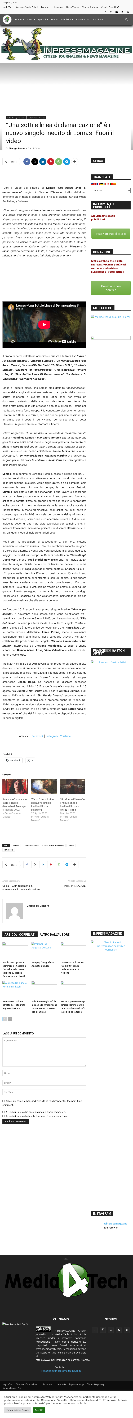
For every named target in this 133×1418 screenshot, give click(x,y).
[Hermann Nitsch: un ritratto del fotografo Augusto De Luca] (15, 990)
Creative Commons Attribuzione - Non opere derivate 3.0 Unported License (61, 1341)
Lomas (71, 845)
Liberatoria (58, 7)
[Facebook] (105, 11)
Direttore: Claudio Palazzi (26, 7)
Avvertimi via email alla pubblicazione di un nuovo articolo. (37, 1116)
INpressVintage (72, 7)
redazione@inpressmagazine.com (61, 1370)
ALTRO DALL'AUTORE (54, 934)
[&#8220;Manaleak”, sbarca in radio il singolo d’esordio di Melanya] (15, 786)
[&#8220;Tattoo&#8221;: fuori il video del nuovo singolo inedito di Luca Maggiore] (43, 786)
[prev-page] (4, 1019)
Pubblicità (66, 19)
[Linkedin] (116, 11)
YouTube (65, 736)
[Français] (98, 183)
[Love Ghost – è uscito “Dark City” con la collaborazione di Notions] (73, 951)
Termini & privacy (90, 7)
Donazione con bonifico (111, 288)
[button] (126, 19)
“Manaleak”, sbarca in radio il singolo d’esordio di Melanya (14, 803)
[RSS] (122, 11)
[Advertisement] (44, 176)
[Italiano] (105, 183)
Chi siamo (81, 19)
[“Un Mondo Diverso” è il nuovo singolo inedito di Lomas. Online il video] (72, 786)
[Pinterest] (50, 161)
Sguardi (42, 19)
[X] (128, 11)
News (30, 19)
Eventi (54, 19)
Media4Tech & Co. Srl (69, 1334)
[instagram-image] (97, 1240)
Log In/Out (7, 7)
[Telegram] (66, 161)
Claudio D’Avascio (31, 845)
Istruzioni (45, 7)
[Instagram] (110, 11)
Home (18, 19)
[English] (95, 183)
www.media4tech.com (48, 1349)
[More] (74, 161)
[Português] (111, 183)
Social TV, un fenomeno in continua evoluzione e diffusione (21, 887)
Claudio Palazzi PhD (110, 7)
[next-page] (10, 1019)
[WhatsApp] (58, 161)
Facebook (37, 736)
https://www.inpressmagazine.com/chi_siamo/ (62, 1359)
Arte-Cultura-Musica (36, 118)
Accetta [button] (39, 1410)
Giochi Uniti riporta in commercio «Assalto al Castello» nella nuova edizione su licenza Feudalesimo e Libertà (14, 969)
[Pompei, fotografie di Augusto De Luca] (44, 951)
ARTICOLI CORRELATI (20, 934)
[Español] (114, 183)
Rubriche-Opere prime (16, 118)
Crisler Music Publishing (53, 845)
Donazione (97, 19)
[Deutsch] (102, 183)
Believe (15, 845)
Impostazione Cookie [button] (17, 1410)
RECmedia (8, 849)
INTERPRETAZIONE (75, 885)
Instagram (52, 736)
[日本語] (108, 183)
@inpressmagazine (115, 1223)
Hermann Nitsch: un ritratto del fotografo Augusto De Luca (13, 1005)
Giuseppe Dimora (17, 148)
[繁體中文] (92, 183)
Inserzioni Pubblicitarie (111, 234)
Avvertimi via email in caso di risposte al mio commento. (36, 1112)
